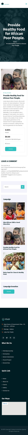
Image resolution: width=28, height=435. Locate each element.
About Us (5, 381)
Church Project (7, 360)
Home (15, 41)
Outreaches (6, 354)
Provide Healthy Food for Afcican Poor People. (11, 248)
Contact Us (6, 390)
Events (5, 384)
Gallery (5, 387)
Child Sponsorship (8, 351)
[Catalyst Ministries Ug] (6, 4)
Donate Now (6, 363)
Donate (11, 149)
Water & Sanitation (8, 357)
